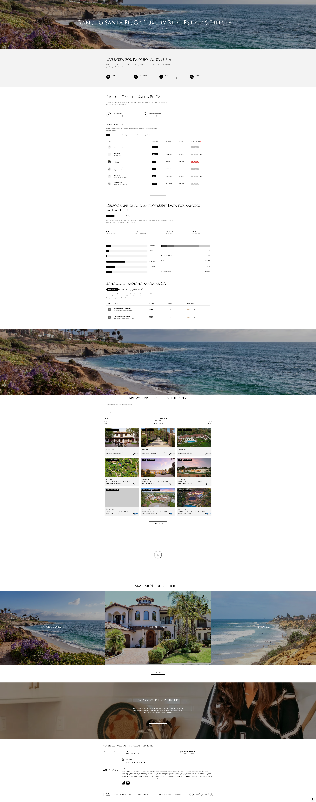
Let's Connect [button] (158, 721)
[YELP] (202, 794)
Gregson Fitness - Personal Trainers (121, 161)
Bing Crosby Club (118, 170)
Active (132, 135)
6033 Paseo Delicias (119, 148)
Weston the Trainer (119, 168)
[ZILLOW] (207, 794)
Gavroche (116, 153)
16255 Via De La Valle (120, 177)
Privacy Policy (178, 794)
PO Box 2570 (117, 155)
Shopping (125, 135)
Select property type (111, 412)
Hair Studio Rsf (118, 182)
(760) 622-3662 (189, 753)
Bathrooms (144, 412)
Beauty (139, 135)
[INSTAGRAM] (193, 794)
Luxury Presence (142, 794)
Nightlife (147, 135)
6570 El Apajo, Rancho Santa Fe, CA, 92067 (123, 310)
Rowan (115, 146)
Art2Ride (116, 175)
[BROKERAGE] (211, 794)
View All (158, 672)
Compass (180, 771)
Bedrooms (180, 412)
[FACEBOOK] (189, 794)
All (109, 135)
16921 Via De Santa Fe (120, 184)
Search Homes (158, 523)
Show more (158, 193)
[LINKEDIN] (198, 794)
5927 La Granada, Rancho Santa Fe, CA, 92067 (124, 318)
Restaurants (116, 135)
